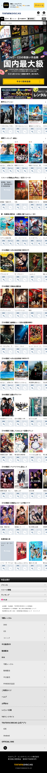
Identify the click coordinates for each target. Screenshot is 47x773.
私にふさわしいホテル (21, 563)
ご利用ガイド (7, 690)
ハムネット (32, 274)
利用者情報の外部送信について (24, 611)
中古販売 (6, 677)
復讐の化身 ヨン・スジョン (8, 491)
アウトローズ (4, 274)
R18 (44, 18)
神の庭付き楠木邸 (20, 454)
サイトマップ (36, 611)
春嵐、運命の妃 (5, 527)
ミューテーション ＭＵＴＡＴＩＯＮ (26, 310)
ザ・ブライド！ (19, 274)
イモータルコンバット (21, 126)
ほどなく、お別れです (6, 165)
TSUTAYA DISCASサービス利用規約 (23, 606)
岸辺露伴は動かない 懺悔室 (37, 382)
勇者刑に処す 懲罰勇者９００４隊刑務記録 (13, 454)
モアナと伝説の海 (5, 238)
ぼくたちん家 (33, 418)
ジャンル (4, 585)
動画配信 (32, 18)
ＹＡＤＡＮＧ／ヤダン (6, 126)
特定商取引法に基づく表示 (8, 611)
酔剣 (30, 310)
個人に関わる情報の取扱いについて (27, 608)
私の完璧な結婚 (33, 527)
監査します (18, 491)
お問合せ (5, 703)
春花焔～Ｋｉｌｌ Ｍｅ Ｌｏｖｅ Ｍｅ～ (28, 527)
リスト (38, 15)
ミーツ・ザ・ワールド (6, 563)
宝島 (16, 202)
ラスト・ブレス (19, 346)
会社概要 (4, 606)
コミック (14, 18)
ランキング (5, 595)
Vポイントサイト (8, 716)
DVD (2, 18)
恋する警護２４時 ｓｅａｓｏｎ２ (25, 418)
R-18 (5, 600)
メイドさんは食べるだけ (36, 454)
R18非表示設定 (9, 683)
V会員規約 (10, 606)
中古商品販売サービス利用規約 (9, 608)
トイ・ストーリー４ (20, 238)
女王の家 (31, 491)
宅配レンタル (8, 664)
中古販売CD (23, 18)
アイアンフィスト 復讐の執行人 (10, 310)
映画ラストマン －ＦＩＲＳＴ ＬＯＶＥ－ (28, 165)
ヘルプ (4, 697)
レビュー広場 (7, 710)
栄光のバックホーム (35, 126)
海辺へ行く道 (33, 563)
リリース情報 (6, 590)
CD (8, 18)
